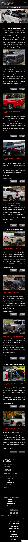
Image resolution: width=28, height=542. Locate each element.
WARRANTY (9, 499)
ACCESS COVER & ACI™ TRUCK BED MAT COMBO (13, 384)
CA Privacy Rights (21, 518)
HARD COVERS (14, 526)
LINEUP (3, 7)
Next (26, 15)
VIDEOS (8, 7)
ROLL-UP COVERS (14, 523)
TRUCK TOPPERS (14, 528)
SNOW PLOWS (14, 536)
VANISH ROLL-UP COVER (11, 292)
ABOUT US (9, 476)
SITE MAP (8, 484)
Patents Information (7, 518)
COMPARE (13, 7)
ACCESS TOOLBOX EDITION (12, 203)
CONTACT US (9, 478)
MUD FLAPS (14, 539)
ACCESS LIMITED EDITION (11, 67)
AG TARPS (14, 534)
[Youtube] (17, 513)
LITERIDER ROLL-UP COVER (12, 248)
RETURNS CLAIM (10, 506)
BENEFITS (19, 7)
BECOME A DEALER (11, 494)
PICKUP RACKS (14, 531)
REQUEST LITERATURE (12, 492)
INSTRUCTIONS (10, 482)
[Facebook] (11, 513)
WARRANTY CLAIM (11, 501)
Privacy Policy (14, 518)
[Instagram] (14, 513)
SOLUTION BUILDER (11, 490)
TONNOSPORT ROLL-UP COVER (13, 336)
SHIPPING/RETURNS (11, 503)
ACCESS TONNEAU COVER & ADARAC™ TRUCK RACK (12, 429)
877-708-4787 (8, 465)
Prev (2, 15)
